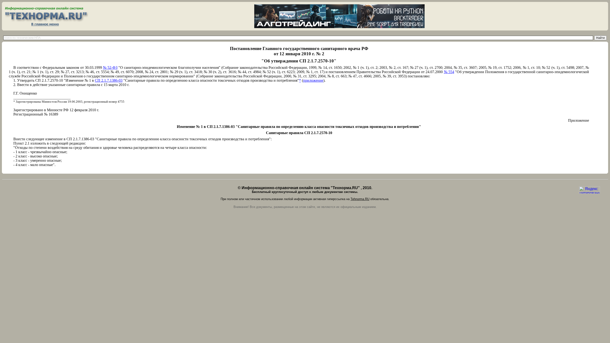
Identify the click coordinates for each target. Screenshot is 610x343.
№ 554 (449, 72)
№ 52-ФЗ (110, 68)
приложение (313, 80)
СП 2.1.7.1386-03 (108, 80)
